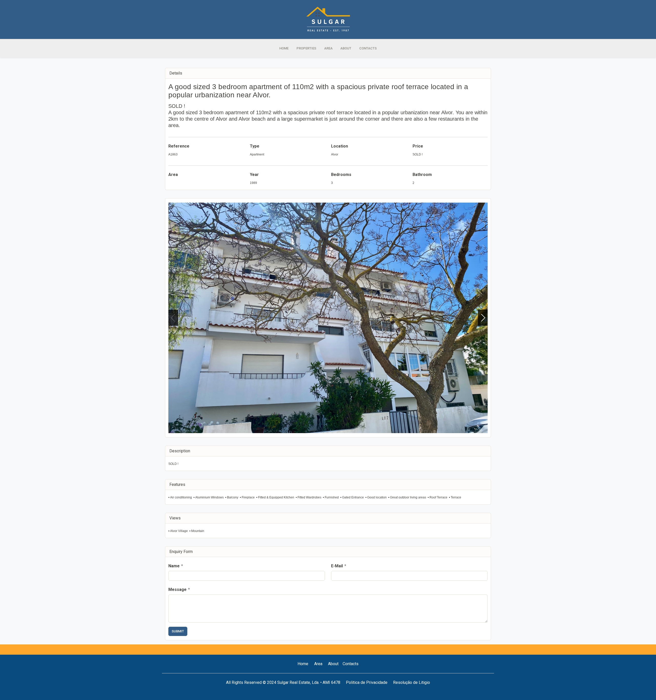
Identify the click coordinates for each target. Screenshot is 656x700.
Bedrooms (341, 174)
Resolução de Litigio (411, 682)
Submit (178, 631)
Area (173, 174)
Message (179, 589)
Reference (178, 146)
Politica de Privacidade (366, 682)
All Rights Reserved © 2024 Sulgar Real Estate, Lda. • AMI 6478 (283, 682)
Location (339, 146)
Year (254, 174)
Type (254, 146)
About (333, 663)
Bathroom (422, 174)
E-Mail (338, 565)
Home (303, 663)
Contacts (350, 663)
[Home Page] (328, 19)
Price (418, 146)
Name (175, 565)
